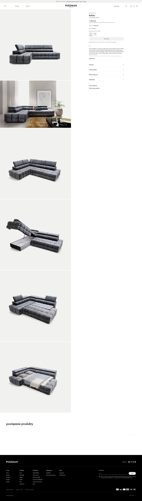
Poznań (80, 1)
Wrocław (73, 1)
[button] (126, 6)
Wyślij (132, 473)
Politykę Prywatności (128, 477)
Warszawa (68, 1)
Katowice (77, 1)
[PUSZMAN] (12, 462)
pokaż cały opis (92, 58)
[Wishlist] (134, 6)
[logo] (71, 6)
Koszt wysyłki (100, 22)
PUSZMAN (11, 495)
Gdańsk (84, 1)
